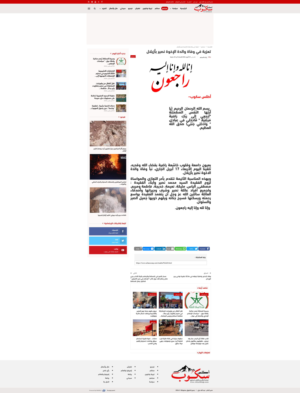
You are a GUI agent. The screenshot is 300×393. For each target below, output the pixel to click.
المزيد (104, 8)
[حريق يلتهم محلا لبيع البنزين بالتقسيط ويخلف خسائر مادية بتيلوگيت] (145, 300)
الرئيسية (183, 8)
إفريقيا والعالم (126, 370)
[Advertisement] (150, 28)
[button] (204, 249)
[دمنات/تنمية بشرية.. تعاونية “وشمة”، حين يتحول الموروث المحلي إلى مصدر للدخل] (121, 108)
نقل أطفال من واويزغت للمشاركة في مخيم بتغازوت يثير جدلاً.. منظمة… (103, 85)
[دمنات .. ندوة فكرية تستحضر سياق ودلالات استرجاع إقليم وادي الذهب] (145, 327)
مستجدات (204, 294)
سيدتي (123, 8)
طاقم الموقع (170, 1)
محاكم (157, 8)
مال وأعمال (113, 8)
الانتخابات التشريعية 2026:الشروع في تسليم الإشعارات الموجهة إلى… (105, 73)
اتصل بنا (189, 1)
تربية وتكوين (147, 8)
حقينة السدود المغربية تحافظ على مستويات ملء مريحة (103, 97)
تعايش (137, 8)
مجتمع (164, 8)
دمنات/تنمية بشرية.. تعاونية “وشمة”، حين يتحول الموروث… (102, 107)
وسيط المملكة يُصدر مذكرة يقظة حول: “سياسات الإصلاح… (104, 61)
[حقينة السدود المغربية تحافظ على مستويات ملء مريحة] (121, 98)
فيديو (130, 8)
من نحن (195, 1)
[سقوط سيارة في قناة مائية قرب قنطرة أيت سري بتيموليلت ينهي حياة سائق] (171, 327)
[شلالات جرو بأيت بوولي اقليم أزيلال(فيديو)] (108, 200)
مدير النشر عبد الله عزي (206, 1)
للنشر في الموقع (180, 1)
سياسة (175, 8)
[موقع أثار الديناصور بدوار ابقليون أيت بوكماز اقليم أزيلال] (108, 133)
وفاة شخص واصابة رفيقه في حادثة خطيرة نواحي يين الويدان (192, 277)
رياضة (130, 374)
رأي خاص (106, 370)
